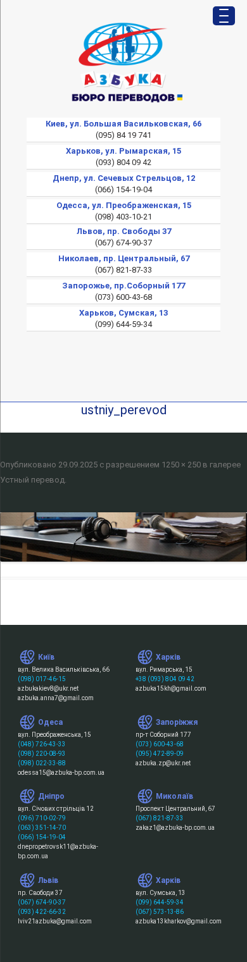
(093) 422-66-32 (42, 911)
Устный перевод (32, 479)
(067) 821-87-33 (160, 818)
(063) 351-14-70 (42, 827)
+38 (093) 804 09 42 (165, 678)
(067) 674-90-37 (42, 902)
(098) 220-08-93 (42, 753)
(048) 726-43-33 (42, 744)
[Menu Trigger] (224, 15)
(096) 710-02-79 (42, 818)
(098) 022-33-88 (42, 763)
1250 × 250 (181, 464)
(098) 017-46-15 (42, 678)
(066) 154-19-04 (42, 837)
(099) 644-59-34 (160, 902)
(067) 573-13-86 (160, 911)
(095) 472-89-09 (160, 753)
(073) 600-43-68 (160, 744)
